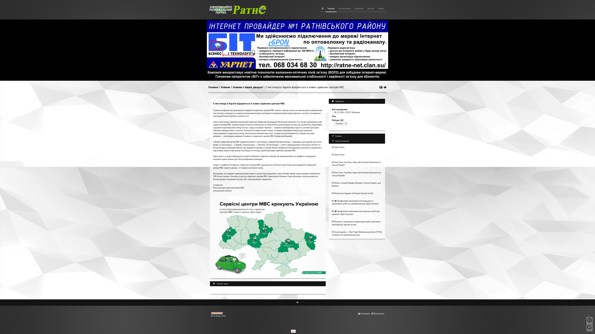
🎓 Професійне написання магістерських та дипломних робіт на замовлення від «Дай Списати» (355, 202)
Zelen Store (339, 147)
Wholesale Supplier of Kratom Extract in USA (353, 193)
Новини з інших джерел (248, 87)
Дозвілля (359, 8)
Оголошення (345, 8)
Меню (381, 8)
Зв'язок (370, 8)
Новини (331, 8)
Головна (213, 87)
